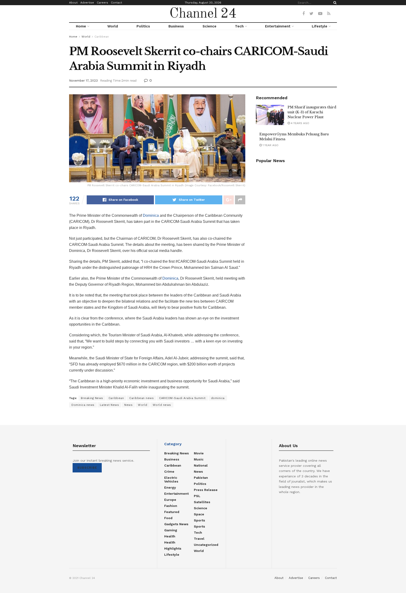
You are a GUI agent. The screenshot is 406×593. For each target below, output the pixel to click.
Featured (171, 512)
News (128, 405)
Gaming (170, 530)
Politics (143, 26)
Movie (199, 453)
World (112, 26)
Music (198, 459)
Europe (170, 500)
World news (162, 405)
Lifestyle (319, 26)
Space (199, 514)
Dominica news (82, 405)
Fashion (170, 506)
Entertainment (277, 26)
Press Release (206, 490)
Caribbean (101, 36)
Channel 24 (203, 14)
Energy (170, 487)
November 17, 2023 (83, 80)
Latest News (109, 405)
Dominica (151, 215)
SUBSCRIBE (87, 467)
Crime (169, 471)
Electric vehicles (171, 479)
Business (176, 26)
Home (81, 26)
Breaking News (92, 398)
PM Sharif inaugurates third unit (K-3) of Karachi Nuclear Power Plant (312, 112)
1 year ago (270, 145)
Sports (199, 520)
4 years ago (299, 123)
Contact (116, 2)
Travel (199, 538)
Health (169, 536)
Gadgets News (176, 524)
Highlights (172, 548)
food (168, 518)
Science (209, 26)
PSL (197, 496)
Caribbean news (141, 398)
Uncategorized (206, 545)
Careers (102, 2)
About (73, 2)
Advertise (87, 2)
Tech (239, 26)
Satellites (202, 502)
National (201, 465)
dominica (218, 398)
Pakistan (201, 477)
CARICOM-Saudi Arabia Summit (182, 398)
